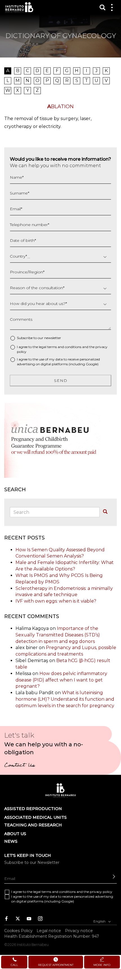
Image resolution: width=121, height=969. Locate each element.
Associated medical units (35, 817)
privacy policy (101, 892)
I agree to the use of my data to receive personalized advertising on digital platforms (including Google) (58, 361)
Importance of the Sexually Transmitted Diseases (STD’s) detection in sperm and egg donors (57, 635)
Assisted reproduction (33, 808)
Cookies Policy (18, 930)
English (99, 921)
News (10, 841)
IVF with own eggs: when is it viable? (55, 601)
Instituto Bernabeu (19, 7)
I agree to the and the (62, 349)
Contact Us (19, 765)
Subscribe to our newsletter (39, 338)
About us (15, 833)
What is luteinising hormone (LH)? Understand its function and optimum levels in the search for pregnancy (64, 699)
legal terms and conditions (60, 347)
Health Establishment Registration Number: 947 (51, 936)
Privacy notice (79, 930)
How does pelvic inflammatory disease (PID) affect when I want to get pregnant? (61, 680)
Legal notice (49, 930)
